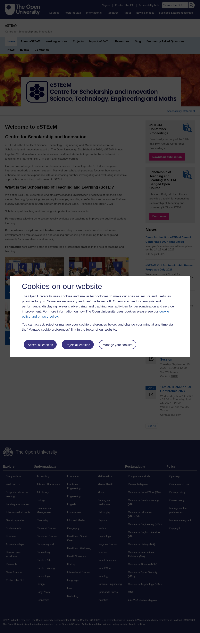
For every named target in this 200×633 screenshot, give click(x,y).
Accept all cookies (40, 345)
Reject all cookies (77, 345)
